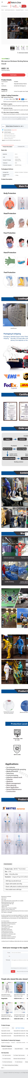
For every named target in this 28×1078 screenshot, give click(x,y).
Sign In (3, 140)
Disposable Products (20, 10)
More (2, 1067)
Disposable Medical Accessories (20, 1035)
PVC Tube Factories (6, 1055)
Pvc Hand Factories (6, 1058)
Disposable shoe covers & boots (20, 1033)
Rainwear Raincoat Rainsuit (19, 1058)
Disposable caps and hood (6, 1033)
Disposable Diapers (19, 1048)
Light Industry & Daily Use (9, 10)
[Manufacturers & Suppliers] (14, 2)
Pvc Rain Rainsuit (18, 1062)
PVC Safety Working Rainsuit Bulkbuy (10, 1065)
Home (2, 10)
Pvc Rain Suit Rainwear (7, 1062)
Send (13, 971)
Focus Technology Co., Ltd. (17, 1072)
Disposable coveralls (5, 1030)
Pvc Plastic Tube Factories (19, 1055)
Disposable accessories (6, 1035)
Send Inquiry (13, 75)
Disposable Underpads (7, 1048)
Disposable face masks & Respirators (20, 1030)
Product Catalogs (20, 1028)
